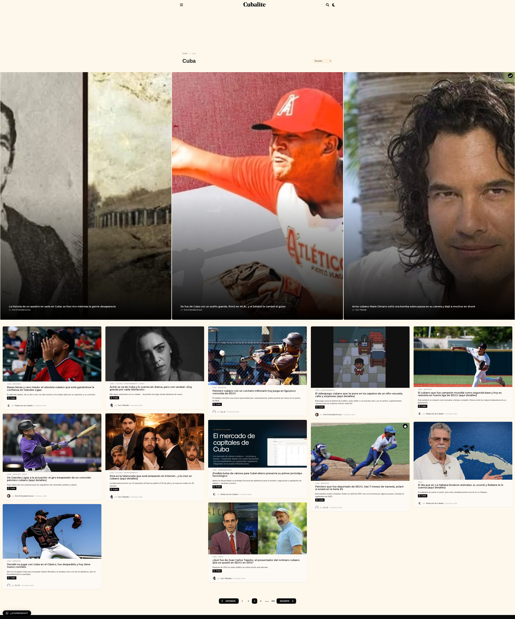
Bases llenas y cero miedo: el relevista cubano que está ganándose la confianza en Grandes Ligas (50, 388)
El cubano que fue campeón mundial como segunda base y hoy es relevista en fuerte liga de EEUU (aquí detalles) (460, 394)
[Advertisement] (257, 30)
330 (273, 601)
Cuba (9, 384)
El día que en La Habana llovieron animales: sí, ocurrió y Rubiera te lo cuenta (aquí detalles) (460, 486)
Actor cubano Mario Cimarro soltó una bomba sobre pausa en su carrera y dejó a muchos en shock (413, 306)
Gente (141, 383)
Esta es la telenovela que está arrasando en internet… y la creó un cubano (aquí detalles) (151, 477)
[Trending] (510, 75)
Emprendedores (224, 470)
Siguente (284, 601)
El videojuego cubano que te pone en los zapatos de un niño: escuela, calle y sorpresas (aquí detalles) (359, 395)
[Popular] (405, 426)
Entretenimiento (131, 383)
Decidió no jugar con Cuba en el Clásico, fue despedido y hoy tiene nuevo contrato (48, 565)
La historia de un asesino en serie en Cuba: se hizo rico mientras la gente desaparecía (62, 306)
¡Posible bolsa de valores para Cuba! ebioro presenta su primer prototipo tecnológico (257, 474)
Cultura (118, 383)
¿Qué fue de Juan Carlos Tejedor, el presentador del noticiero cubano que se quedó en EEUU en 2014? (256, 561)
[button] (181, 5)
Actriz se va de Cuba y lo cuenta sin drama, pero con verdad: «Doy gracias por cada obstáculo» (151, 388)
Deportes (17, 384)
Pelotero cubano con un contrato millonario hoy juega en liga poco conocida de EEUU (254, 392)
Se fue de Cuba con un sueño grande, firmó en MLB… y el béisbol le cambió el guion (233, 306)
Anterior (230, 601)
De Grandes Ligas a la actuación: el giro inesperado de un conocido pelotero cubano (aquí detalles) (49, 479)
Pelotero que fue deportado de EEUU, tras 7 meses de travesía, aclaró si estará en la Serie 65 (359, 488)
